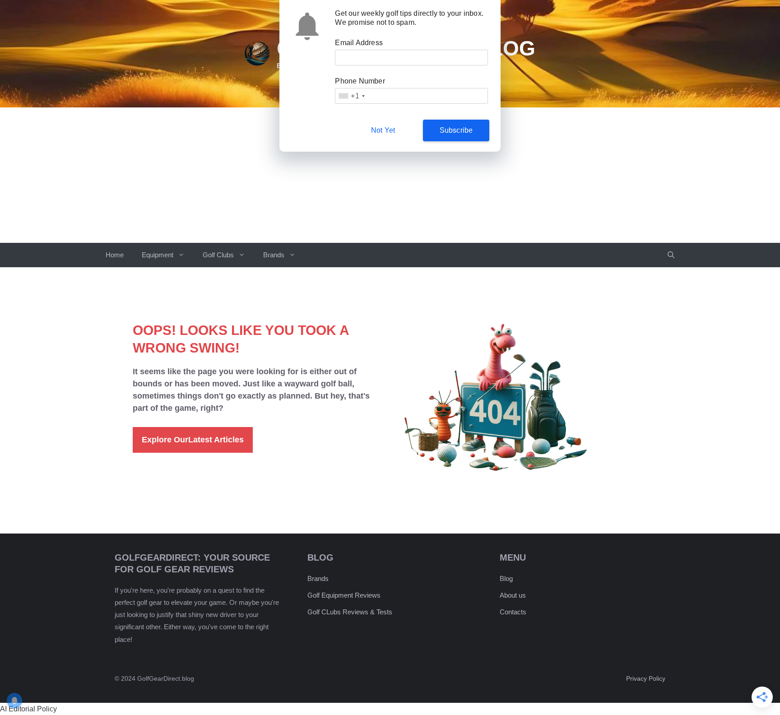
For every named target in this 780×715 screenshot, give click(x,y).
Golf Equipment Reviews (344, 595)
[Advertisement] (390, 175)
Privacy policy (645, 678)
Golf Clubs (218, 255)
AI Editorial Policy (28, 709)
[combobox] (351, 95)
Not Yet (383, 130)
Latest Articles (193, 439)
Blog (506, 578)
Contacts (513, 612)
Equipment (157, 255)
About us (513, 595)
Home (115, 255)
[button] (671, 255)
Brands (273, 255)
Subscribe (456, 130)
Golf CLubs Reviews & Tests (349, 612)
